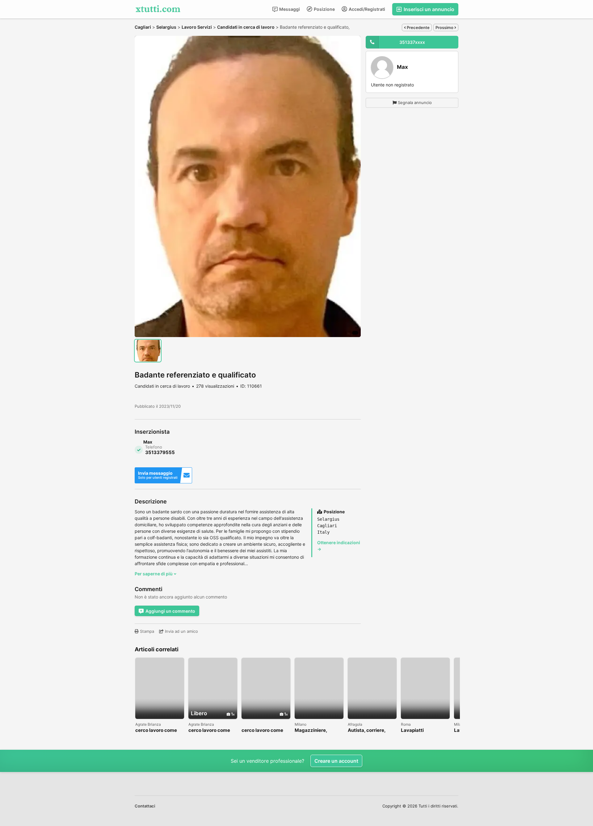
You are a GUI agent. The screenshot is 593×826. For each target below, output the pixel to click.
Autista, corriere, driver (366, 730)
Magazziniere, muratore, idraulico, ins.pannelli (317, 730)
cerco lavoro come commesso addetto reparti (210, 730)
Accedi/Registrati (366, 9)
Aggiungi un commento (170, 611)
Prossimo (444, 27)
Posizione (324, 9)
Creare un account (336, 761)
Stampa (146, 631)
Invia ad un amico (181, 631)
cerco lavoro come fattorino (156, 730)
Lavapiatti (412, 730)
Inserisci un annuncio (428, 9)
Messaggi (289, 9)
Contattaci (145, 805)
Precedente (418, 27)
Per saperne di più (154, 573)
